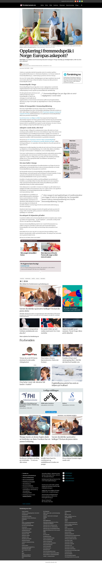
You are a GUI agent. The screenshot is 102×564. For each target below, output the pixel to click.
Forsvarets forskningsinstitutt (27, 525)
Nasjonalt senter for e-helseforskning (50, 526)
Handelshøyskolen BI (26, 530)
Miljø (50, 5)
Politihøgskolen (68, 511)
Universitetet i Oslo (68, 545)
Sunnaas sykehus (68, 532)
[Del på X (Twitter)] (23, 281)
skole (37, 278)
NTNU (44, 518)
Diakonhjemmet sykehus (26, 516)
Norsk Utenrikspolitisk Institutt (49, 551)
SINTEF (66, 520)
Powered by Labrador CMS (51, 562)
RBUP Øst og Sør (68, 514)
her (72, 82)
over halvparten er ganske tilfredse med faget (42, 141)
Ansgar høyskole (25, 511)
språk (33, 278)
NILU (23, 557)
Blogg (76, 5)
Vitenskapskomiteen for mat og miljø (72, 556)
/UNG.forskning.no (69, 478)
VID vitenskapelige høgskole (70, 555)
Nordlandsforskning (47, 536)
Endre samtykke (26, 503)
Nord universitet (46, 534)
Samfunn (55, 5)
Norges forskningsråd (47, 541)
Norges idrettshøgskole (47, 544)
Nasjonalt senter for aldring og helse (50, 525)
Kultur (42, 5)
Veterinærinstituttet (68, 553)
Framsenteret (24, 527)
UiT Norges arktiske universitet (71, 538)
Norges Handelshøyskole (48, 539)
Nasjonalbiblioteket (47, 520)
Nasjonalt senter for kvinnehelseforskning (51, 528)
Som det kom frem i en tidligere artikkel (30, 118)
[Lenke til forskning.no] (29, 4)
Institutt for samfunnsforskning (28, 542)
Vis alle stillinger (51, 412)
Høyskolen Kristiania (26, 540)
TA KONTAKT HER (25, 266)
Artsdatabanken (25, 514)
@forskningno (68, 473)
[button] (75, 1)
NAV (22, 551)
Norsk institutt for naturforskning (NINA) (51, 552)
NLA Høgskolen (46, 511)
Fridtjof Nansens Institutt (26, 528)
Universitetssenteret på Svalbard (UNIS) (72, 550)
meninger (27, 278)
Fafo (22, 520)
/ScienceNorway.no (69, 480)
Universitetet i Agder (69, 540)
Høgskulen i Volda (25, 537)
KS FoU (23, 543)
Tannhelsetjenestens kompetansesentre (72, 535)
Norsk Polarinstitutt (47, 546)
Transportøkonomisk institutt (70, 537)
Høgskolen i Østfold (26, 535)
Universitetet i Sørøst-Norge (70, 548)
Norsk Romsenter (46, 549)
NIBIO (23, 553)
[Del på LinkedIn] (25, 281)
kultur (22, 278)
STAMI (66, 527)
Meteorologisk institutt (26, 549)
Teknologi (62, 5)
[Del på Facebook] (21, 281)
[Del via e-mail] (27, 281)
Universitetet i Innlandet (69, 543)
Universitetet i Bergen (69, 542)
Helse (46, 5)
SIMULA (66, 519)
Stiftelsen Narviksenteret (69, 530)
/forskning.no (68, 475)
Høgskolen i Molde (25, 533)
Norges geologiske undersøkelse (49, 542)
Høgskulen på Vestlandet (26, 538)
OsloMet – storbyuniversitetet (49, 556)
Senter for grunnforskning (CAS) (71, 522)
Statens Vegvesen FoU (69, 528)
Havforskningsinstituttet (26, 532)
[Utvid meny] (81, 5)
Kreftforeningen (25, 545)
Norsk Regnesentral (47, 547)
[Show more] (40, 272)
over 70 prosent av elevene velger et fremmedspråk (40, 139)
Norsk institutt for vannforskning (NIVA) (51, 554)
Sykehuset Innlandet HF (69, 533)
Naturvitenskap (70, 5)
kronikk (43, 278)
